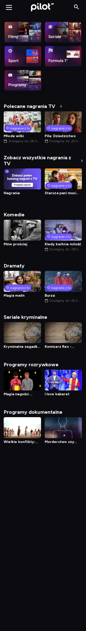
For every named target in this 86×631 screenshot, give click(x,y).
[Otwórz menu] (9, 7)
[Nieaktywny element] (23, 32)
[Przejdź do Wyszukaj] (76, 7)
